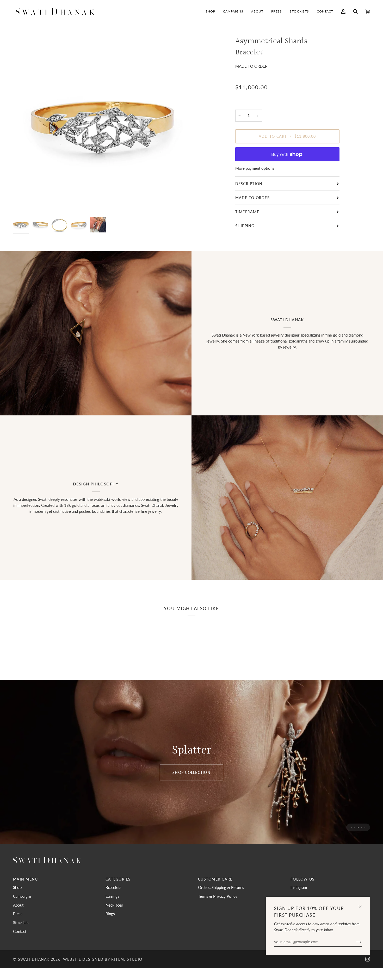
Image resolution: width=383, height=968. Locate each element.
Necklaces (114, 905)
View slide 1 (351, 827)
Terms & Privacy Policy (217, 896)
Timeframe (247, 212)
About (18, 905)
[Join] (355, 942)
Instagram (299, 887)
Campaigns (22, 896)
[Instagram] (367, 959)
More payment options (254, 168)
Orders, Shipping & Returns (221, 887)
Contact (19, 931)
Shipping (245, 226)
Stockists (21, 922)
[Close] (362, 904)
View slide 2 (354, 827)
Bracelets (113, 887)
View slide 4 (361, 827)
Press (17, 913)
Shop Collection (191, 772)
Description (249, 183)
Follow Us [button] (302, 879)
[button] (210, 11)
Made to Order (252, 197)
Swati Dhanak (34, 959)
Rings (110, 913)
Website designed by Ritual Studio (103, 959)
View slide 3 (358, 827)
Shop (17, 887)
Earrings (112, 896)
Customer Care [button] (215, 879)
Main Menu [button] (25, 879)
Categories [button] (118, 879)
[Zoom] (102, 125)
